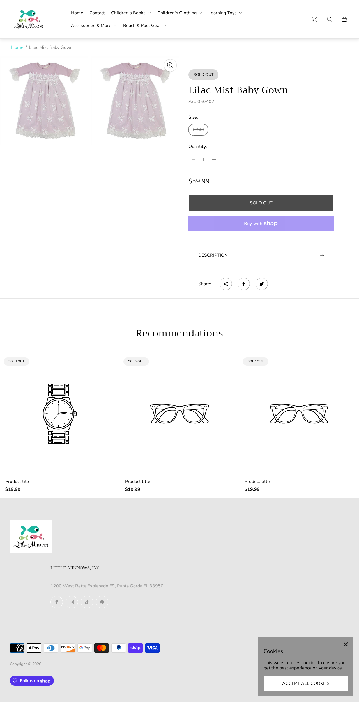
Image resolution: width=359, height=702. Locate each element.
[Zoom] (170, 65)
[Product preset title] (60, 414)
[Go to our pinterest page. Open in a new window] (102, 602)
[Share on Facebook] (244, 284)
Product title (18, 481)
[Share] (226, 284)
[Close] (346, 644)
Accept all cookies (306, 683)
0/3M (198, 130)
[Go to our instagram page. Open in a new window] (72, 602)
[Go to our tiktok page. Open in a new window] (87, 602)
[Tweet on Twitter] (262, 284)
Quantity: (197, 146)
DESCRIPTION (213, 255)
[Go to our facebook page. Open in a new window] (56, 602)
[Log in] (315, 19)
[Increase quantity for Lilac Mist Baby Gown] (214, 159)
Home (17, 47)
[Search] (329, 19)
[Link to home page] (31, 537)
